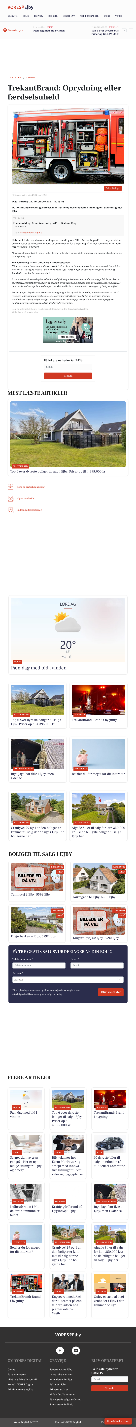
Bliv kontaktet (111, 992)
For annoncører (17, 1374)
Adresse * (17, 973)
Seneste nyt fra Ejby (61, 1369)
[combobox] (14, 980)
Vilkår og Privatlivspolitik (22, 1379)
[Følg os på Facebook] (60, 1351)
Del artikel (110, 188)
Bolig (26, 16)
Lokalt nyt (69, 16)
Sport (107, 16)
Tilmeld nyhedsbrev (118, 1421)
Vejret (118, 16)
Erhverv (38, 16)
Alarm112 (13, 16)
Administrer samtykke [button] (20, 1389)
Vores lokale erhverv (61, 1374)
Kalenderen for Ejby (61, 1379)
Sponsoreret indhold (61, 1404)
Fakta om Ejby (58, 1384)
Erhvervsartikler (59, 1389)
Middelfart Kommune (62, 1394)
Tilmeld (68, 375)
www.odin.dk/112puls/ (31, 232)
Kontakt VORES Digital (21, 1384)
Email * (74, 959)
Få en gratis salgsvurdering (65, 1399)
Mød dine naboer (89, 16)
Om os (11, 1369)
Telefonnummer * (22, 959)
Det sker (53, 16)
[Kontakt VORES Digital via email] (76, 1351)
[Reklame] (68, 330)
